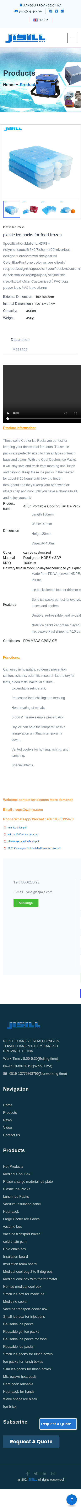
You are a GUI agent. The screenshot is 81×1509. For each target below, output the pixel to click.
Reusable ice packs (18, 1324)
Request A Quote (56, 1424)
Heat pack (11, 1211)
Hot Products (13, 1166)
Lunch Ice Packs (16, 1196)
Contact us (11, 1135)
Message (20, 349)
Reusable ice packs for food (25, 1339)
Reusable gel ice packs (21, 1331)
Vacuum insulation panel (22, 1204)
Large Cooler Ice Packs (21, 1219)
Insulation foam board (20, 1264)
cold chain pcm (15, 1241)
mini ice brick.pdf (17, 827)
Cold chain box (14, 1249)
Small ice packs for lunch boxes (28, 1354)
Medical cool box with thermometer (30, 1279)
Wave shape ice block (20, 1399)
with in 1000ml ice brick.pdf (23, 834)
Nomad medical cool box (22, 1286)
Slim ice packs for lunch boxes (27, 1369)
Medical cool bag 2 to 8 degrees (28, 1271)
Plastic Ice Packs (16, 1189)
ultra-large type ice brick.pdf (23, 841)
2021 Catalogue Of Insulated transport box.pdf (34, 848)
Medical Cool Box (16, 1174)
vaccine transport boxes (21, 1234)
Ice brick (10, 1406)
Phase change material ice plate (28, 1181)
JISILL (32, 1479)
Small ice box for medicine (23, 1294)
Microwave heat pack (19, 1376)
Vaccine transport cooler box (25, 1309)
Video (7, 1127)
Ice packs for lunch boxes (23, 1361)
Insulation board (15, 1256)
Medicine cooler (15, 1301)
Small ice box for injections (24, 1316)
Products (29, 84)
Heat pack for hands (18, 1391)
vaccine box (12, 1226)
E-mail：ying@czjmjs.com (33, 892)
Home (9, 84)
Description (20, 340)
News (7, 1120)
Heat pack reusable (18, 1384)
